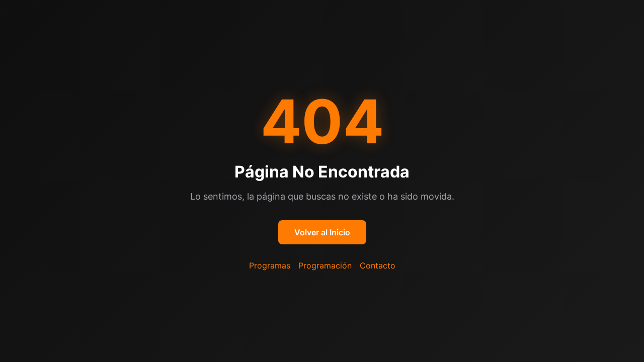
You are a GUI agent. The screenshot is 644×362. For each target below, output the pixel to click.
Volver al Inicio (322, 232)
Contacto (377, 265)
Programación (325, 265)
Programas (269, 265)
